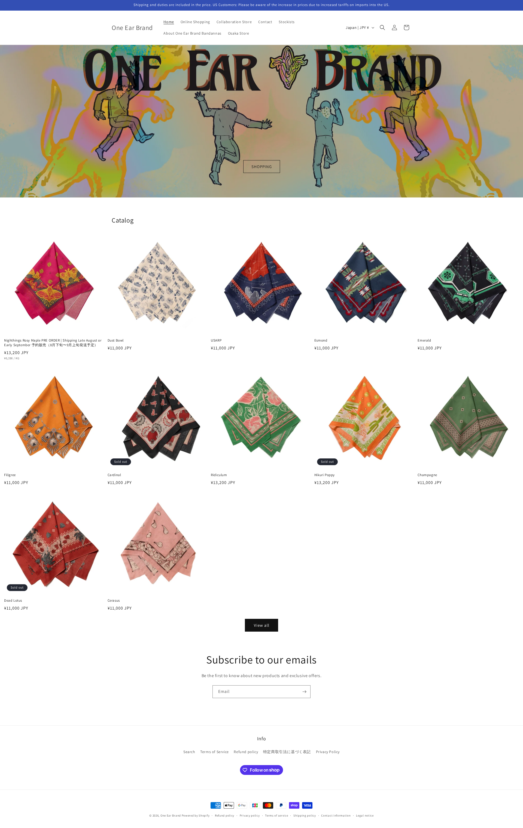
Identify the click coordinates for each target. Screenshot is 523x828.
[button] (382, 28)
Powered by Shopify (196, 815)
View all (261, 625)
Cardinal (114, 475)
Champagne (427, 475)
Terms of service (276, 815)
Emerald (424, 340)
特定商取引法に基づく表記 (287, 751)
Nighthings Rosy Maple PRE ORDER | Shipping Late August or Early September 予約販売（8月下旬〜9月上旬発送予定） (52, 342)
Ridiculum (219, 475)
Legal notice (364, 815)
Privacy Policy (328, 751)
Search (189, 751)
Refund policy (246, 751)
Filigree (10, 475)
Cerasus (116, 600)
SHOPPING (261, 166)
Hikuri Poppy (324, 475)
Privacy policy (250, 815)
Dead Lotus (13, 600)
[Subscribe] (304, 691)
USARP (216, 340)
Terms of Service (214, 751)
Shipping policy (304, 815)
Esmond (320, 340)
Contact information (336, 815)
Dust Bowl (116, 340)
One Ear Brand (170, 815)
